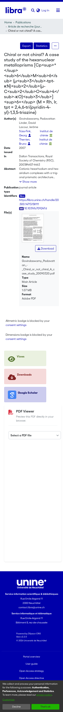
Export (26, 45)
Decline (16, 706)
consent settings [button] (16, 324)
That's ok (45, 706)
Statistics (41, 45)
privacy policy (44, 694)
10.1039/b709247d (35, 208)
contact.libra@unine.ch (32, 607)
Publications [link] (23, 22)
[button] (33, 10)
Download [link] (47, 248)
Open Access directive (31, 678)
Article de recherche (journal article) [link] (25, 26)
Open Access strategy (31, 671)
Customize (8, 699)
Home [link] (8, 22)
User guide (32, 663)
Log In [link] (45, 10)
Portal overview (31, 656)
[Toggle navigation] (58, 10)
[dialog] (31, 696)
